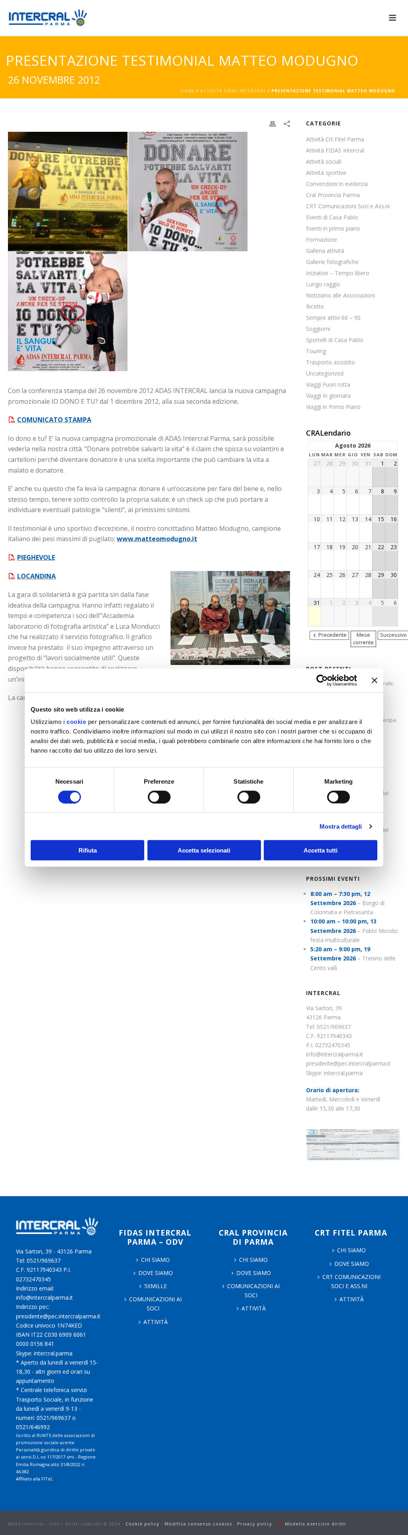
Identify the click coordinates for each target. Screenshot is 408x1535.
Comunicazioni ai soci (155, 1303)
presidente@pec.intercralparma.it (348, 1063)
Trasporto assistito (330, 362)
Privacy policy (254, 1524)
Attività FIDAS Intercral (233, 91)
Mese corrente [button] (363, 639)
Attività (155, 1322)
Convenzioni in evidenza (337, 184)
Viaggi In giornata (328, 395)
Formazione (321, 239)
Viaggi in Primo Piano (333, 407)
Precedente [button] (332, 635)
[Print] (272, 123)
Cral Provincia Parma (333, 195)
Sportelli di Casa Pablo (334, 340)
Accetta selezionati (204, 850)
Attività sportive (326, 172)
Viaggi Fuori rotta (328, 384)
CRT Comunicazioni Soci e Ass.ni (348, 206)
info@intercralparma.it (334, 1054)
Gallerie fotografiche (332, 262)
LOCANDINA (36, 576)
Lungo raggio (323, 284)
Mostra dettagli (341, 826)
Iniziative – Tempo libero (337, 273)
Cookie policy (142, 1524)
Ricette (315, 306)
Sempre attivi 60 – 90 (333, 317)
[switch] (159, 796)
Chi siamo (253, 1259)
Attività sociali (323, 161)
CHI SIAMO (155, 1259)
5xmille (155, 1286)
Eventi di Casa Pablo (332, 217)
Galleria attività (325, 250)
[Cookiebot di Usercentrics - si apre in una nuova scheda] (322, 680)
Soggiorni (318, 328)
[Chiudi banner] (374, 680)
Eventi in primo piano (333, 228)
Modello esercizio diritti (315, 1524)
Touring (316, 351)
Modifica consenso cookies (198, 1524)
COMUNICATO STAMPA (54, 419)
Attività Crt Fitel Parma (335, 139)
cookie (76, 721)
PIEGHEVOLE (36, 557)
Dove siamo (155, 1273)
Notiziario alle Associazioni (340, 295)
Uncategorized (324, 373)
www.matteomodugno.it (157, 538)
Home (187, 91)
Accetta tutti (320, 850)
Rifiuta (87, 850)
